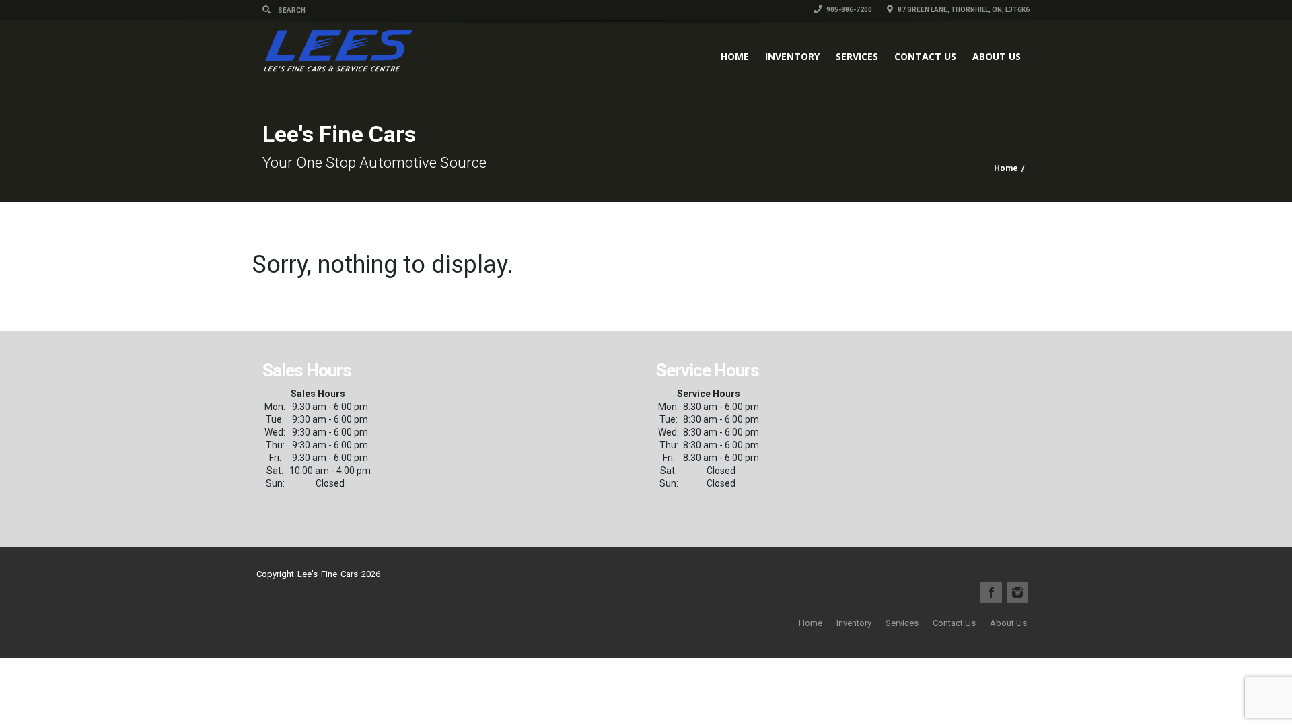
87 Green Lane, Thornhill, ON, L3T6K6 (963, 9)
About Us (996, 56)
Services (857, 56)
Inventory (792, 56)
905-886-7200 (848, 9)
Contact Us (925, 56)
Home (735, 56)
